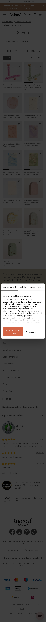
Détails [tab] (23, 287)
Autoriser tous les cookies (13, 331)
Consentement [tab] (9, 287)
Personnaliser (31, 332)
